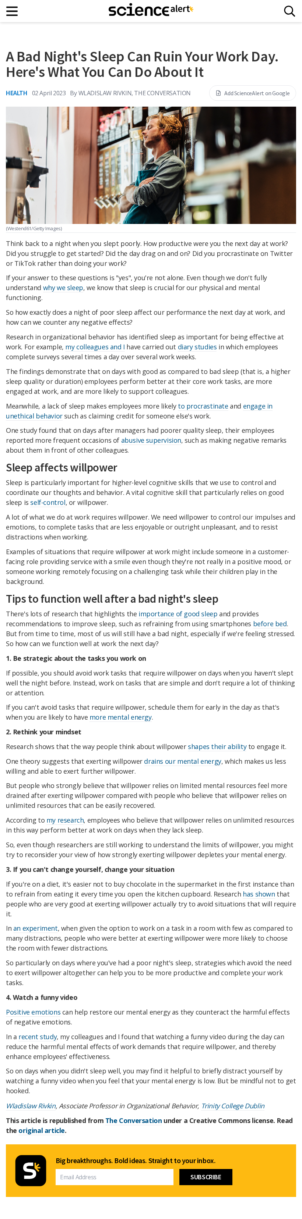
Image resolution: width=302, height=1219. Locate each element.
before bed (270, 623)
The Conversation (133, 1120)
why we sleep (63, 287)
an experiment (35, 928)
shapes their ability (217, 746)
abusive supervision (151, 440)
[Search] (289, 11)
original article (41, 1130)
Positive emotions (33, 1012)
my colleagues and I (94, 346)
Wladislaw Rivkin (31, 1105)
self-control (47, 502)
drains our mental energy (182, 761)
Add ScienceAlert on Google (257, 93)
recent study (37, 1036)
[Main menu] (12, 11)
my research (65, 820)
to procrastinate (203, 406)
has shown (259, 894)
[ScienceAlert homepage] (151, 11)
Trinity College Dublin (232, 1105)
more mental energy (120, 717)
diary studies (197, 346)
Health (17, 93)
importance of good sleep (177, 613)
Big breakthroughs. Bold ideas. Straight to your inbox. (135, 1160)
